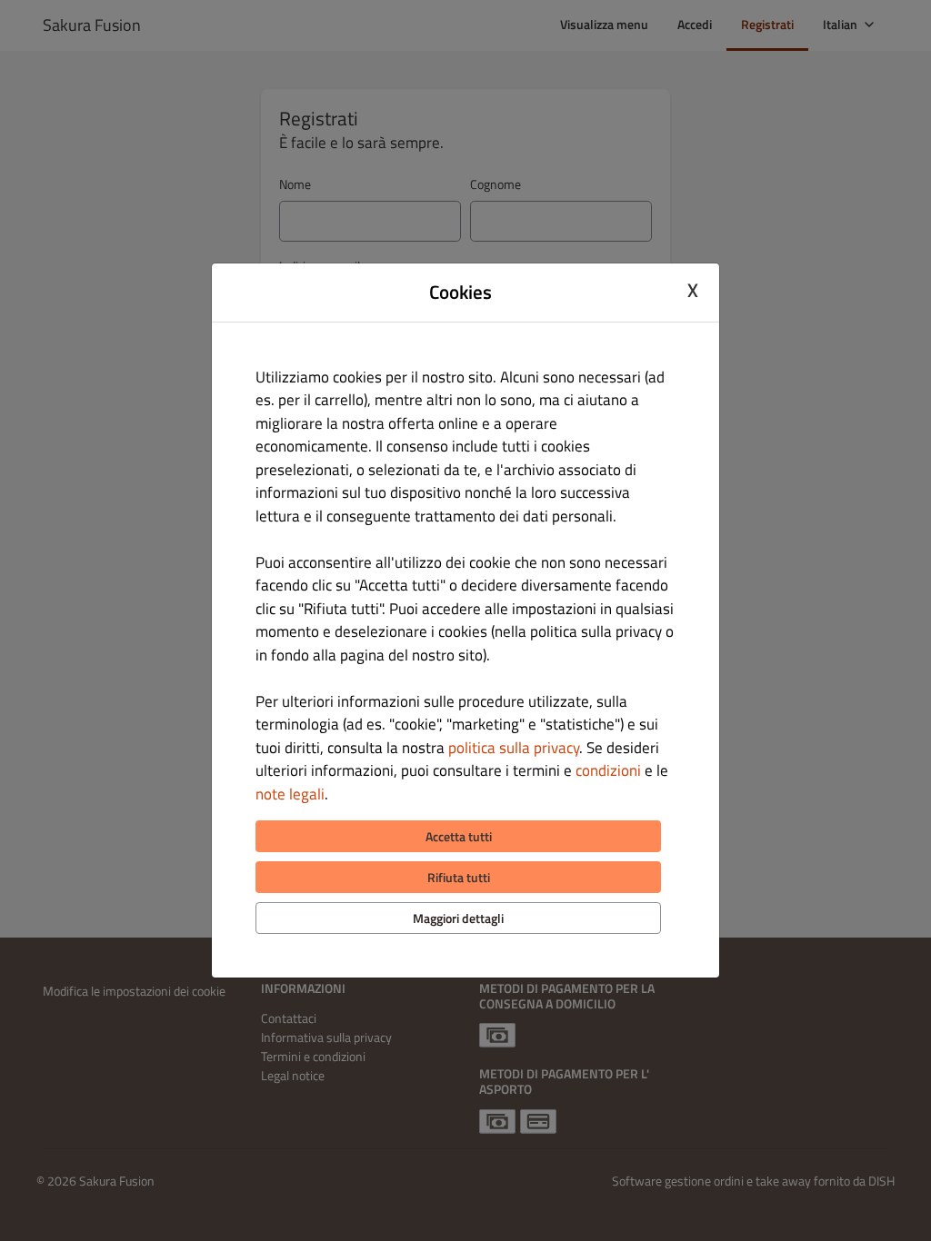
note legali (290, 794)
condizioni (608, 770)
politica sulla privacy (513, 747)
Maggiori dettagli (458, 918)
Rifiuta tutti (458, 877)
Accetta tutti (458, 836)
